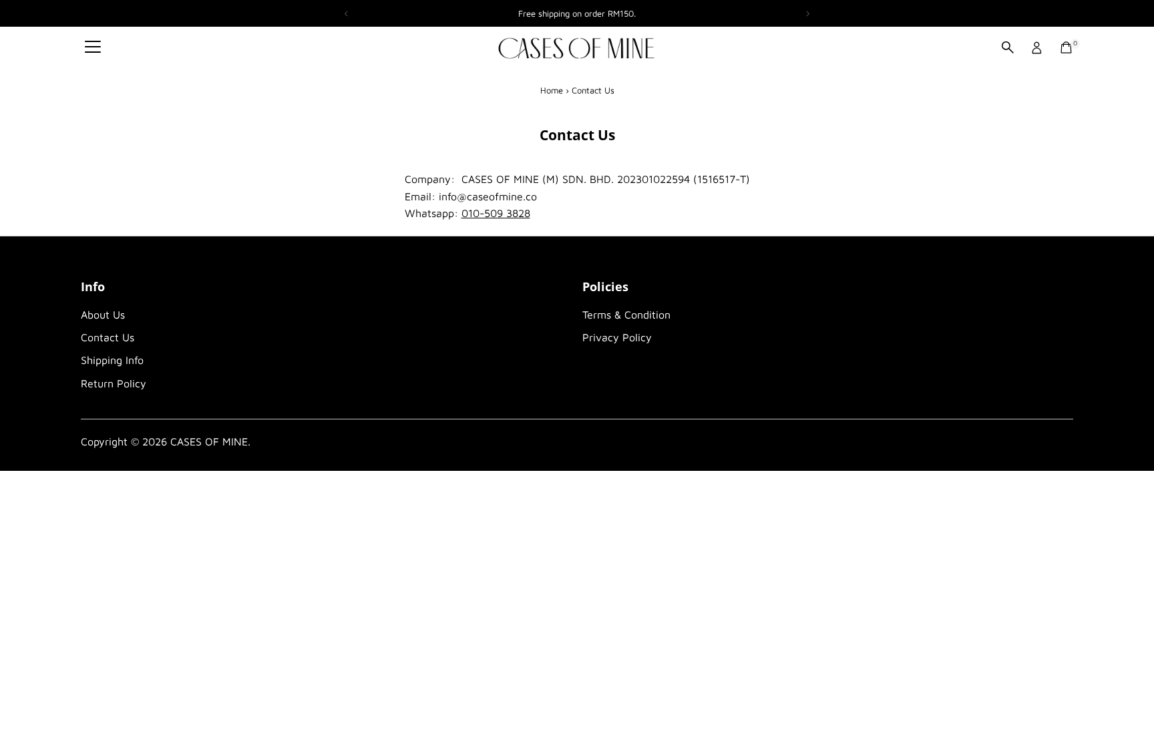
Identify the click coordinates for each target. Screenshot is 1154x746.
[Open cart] (1066, 47)
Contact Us (107, 337)
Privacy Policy (617, 337)
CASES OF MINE (209, 441)
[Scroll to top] (1127, 709)
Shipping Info (112, 360)
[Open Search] (1008, 47)
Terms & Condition (626, 315)
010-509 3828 (495, 213)
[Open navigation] (93, 47)
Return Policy (113, 383)
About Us (103, 315)
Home (551, 90)
